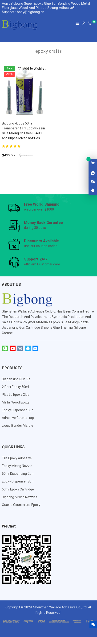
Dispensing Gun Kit (16, 379)
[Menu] (77, 23)
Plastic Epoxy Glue (15, 394)
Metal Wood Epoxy (15, 402)
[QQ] (27, 349)
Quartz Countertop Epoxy (21, 505)
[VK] (20, 349)
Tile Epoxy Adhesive (17, 458)
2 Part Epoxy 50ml (15, 387)
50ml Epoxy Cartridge (18, 489)
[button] (31, 68)
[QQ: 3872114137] (93, 190)
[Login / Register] (84, 23)
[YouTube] (12, 349)
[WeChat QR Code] (93, 182)
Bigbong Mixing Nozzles (19, 497)
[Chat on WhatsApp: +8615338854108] (93, 173)
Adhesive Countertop (18, 418)
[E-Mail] (35, 349)
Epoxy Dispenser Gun (17, 410)
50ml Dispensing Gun (17, 473)
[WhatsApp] (5, 349)
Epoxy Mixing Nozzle (17, 466)
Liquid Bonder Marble (17, 425)
